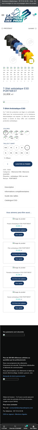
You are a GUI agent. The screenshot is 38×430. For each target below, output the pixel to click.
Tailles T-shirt (9, 143)
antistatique (14, 176)
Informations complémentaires (17, 192)
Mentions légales (21, 414)
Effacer (8, 158)
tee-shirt (25, 176)
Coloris (6, 128)
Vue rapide (19, 234)
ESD (20, 176)
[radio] (5, 132)
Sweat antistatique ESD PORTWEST (19, 297)
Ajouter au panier (23, 164)
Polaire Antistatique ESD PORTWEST (19, 223)
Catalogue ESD (11, 200)
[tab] (19, 187)
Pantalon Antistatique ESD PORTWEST (19, 272)
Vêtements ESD (16, 172)
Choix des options (20, 230)
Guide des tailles (11, 196)
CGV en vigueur (8, 414)
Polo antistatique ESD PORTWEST (19, 248)
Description (9, 187)
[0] (34, 15)
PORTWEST (13, 178)
